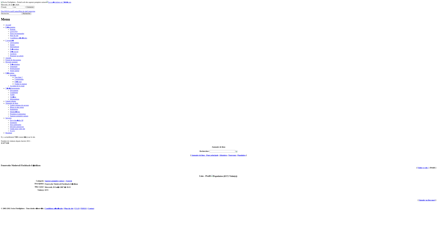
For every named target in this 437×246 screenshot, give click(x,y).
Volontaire (13, 67)
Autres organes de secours (19, 105)
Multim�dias (15, 112)
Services (8, 118)
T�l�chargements (12, 88)
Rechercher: (204, 151)
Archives (13, 54)
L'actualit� (9, 40)
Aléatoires (223, 155)
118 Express (14, 43)
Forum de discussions (13, 60)
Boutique (8, 133)
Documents (14, 90)
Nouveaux (232, 155)
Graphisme (14, 93)
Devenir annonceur (17, 127)
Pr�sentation (10, 27)
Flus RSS (4, 11)
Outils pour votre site (17, 129)
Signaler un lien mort (427, 200)
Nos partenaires (15, 125)
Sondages (13, 123)
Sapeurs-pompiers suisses (19, 116)
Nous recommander (17, 34)
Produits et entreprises (18, 114)
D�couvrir (14, 52)
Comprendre (19, 79)
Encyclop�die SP (16, 120)
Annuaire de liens (11, 103)
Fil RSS (84, 208)
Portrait (12, 29)
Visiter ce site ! (423, 168)
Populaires (242, 155)
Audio (12, 95)
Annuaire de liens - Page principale (204, 155)
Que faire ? (19, 77)
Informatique (14, 99)
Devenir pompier (11, 62)
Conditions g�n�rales (18, 38)
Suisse (12, 45)
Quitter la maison (21, 84)
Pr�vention (14, 49)
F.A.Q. (12, 131)
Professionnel (15, 69)
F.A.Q (77, 208)
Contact (16, 11)
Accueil (10, 11)
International (14, 47)
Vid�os (13, 97)
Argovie (69, 181)
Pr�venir (18, 82)
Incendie (13, 75)
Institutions (14, 109)
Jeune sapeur (14, 71)
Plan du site (23, 11)
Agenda (8, 58)
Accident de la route (17, 86)
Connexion (31, 11)
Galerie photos (10, 101)
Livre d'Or (14, 31)
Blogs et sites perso (17, 107)
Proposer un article (16, 56)
